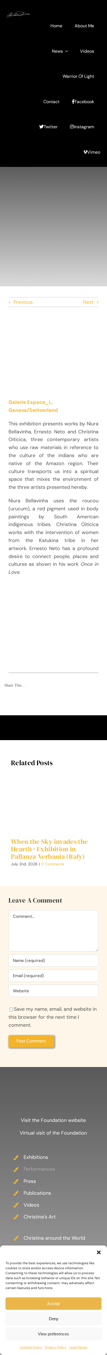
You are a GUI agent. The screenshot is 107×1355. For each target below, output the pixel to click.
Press (30, 1181)
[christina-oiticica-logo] (18, 13)
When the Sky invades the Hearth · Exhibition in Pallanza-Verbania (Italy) (49, 849)
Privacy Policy (55, 1347)
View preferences (53, 1334)
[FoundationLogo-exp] (53, 1078)
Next (88, 302)
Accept (53, 1303)
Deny (53, 1318)
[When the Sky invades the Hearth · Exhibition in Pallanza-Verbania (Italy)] (53, 803)
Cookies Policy (31, 1347)
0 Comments (52, 863)
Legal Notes (78, 1347)
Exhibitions (36, 1157)
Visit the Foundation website (53, 1120)
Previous (23, 302)
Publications (37, 1193)
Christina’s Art (40, 1216)
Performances (39, 1169)
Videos (31, 1205)
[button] (99, 1252)
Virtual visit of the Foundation (53, 1133)
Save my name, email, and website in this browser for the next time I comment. (53, 1017)
